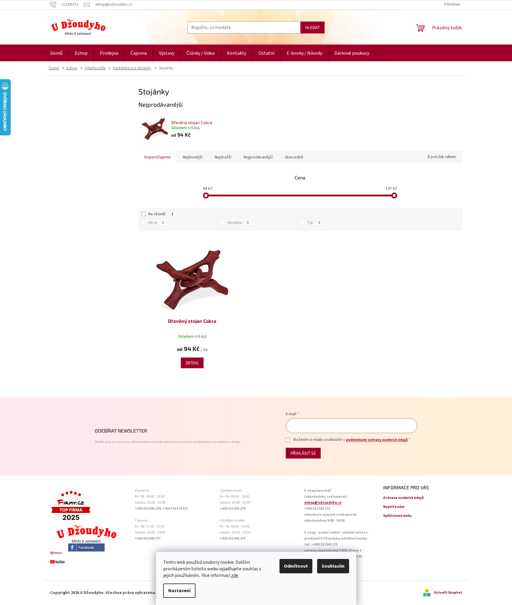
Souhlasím (333, 566)
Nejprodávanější (258, 157)
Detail (192, 362)
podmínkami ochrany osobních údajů (377, 439)
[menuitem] (56, 53)
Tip (313, 223)
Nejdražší (223, 157)
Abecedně (294, 157)
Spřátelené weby (397, 515)
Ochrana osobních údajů (403, 497)
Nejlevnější (192, 157)
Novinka (238, 223)
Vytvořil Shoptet (448, 592)
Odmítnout (296, 566)
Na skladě (160, 214)
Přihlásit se (303, 453)
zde (234, 575)
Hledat (312, 27)
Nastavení (179, 590)
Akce (156, 223)
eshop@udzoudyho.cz (323, 502)
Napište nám (393, 506)
